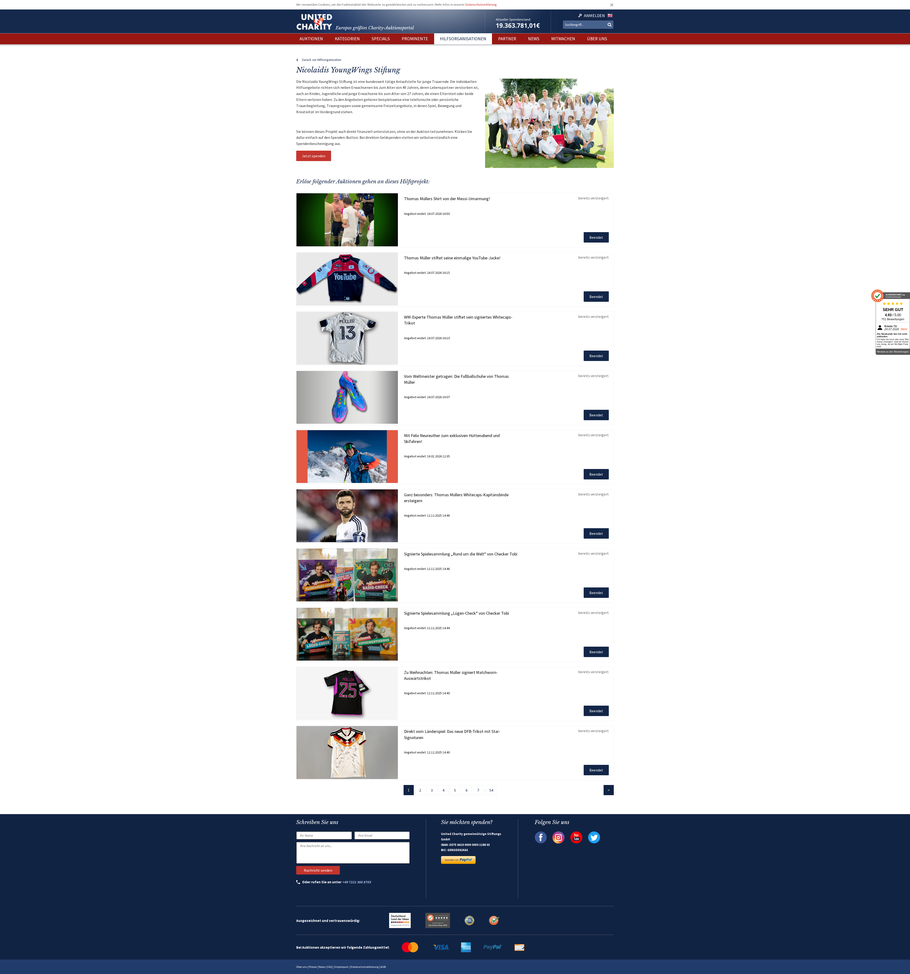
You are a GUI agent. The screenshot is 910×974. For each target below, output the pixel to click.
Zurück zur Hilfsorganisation (321, 60)
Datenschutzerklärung (481, 4)
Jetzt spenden (313, 155)
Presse (313, 967)
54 (491, 790)
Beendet (596, 237)
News (322, 967)
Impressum (342, 967)
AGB (383, 967)
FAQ (330, 967)
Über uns (301, 967)
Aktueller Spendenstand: (513, 19)
